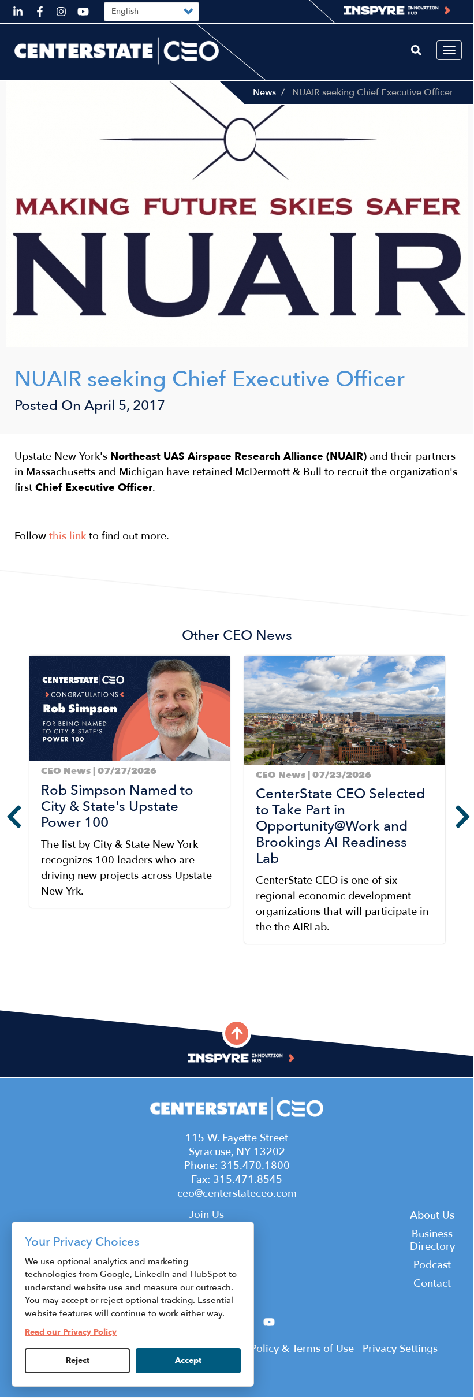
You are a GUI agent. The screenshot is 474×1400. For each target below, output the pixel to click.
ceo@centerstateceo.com (237, 1193)
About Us (432, 1215)
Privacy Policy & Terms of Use (284, 1349)
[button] (32, 977)
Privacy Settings (400, 1349)
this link (67, 536)
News (264, 92)
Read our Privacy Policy (71, 1332)
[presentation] (5, 817)
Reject (77, 1360)
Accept (188, 1360)
